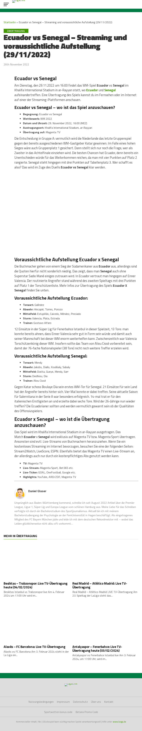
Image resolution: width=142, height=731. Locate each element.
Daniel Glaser (37, 491)
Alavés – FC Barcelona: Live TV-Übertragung (34, 646)
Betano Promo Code (87, 712)
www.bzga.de (119, 721)
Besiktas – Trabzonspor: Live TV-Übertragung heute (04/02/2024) (36, 585)
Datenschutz (80, 702)
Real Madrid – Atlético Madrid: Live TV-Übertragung (99, 585)
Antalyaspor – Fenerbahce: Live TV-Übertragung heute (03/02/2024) (97, 648)
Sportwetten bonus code (58, 712)
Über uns (96, 702)
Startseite (10, 22)
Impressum (63, 702)
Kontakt (108, 702)
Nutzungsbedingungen (41, 702)
